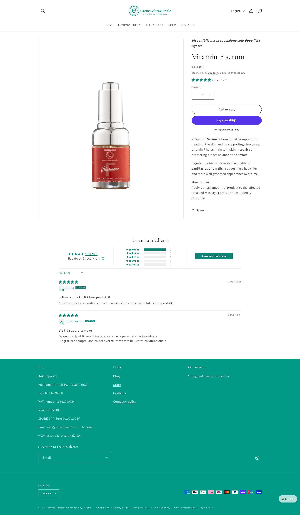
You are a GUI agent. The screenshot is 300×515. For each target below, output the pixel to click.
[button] (42, 10)
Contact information (185, 507)
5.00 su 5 (91, 254)
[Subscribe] (106, 457)
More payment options (226, 129)
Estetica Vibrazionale (58, 507)
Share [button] (200, 210)
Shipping (213, 72)
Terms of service (141, 507)
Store (117, 385)
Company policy (124, 402)
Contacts (119, 393)
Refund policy (102, 507)
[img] (68, 282)
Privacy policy (121, 507)
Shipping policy (162, 507)
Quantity (197, 87)
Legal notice (206, 507)
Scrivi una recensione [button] (214, 256)
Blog (116, 376)
